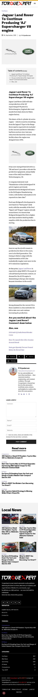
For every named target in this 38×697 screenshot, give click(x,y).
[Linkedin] (21, 393)
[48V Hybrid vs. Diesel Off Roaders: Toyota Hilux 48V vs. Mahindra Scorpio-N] (10, 519)
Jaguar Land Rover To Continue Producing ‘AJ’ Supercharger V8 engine (21, 75)
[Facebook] (11, 602)
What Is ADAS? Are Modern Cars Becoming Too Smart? (27, 558)
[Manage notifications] (3, 693)
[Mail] (24, 393)
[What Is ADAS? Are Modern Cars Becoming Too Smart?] (27, 547)
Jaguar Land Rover (24, 268)
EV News (4, 471)
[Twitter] (15, 602)
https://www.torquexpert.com (26, 371)
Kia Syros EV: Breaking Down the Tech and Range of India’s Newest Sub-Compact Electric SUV (17, 475)
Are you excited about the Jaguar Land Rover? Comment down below (22, 78)
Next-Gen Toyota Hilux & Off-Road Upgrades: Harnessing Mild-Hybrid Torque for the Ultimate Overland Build (18, 466)
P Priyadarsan (26, 35)
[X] (26, 393)
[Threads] (29, 393)
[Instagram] (19, 393)
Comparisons (5, 454)
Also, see (14, 82)
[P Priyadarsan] (13, 381)
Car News (5, 11)
